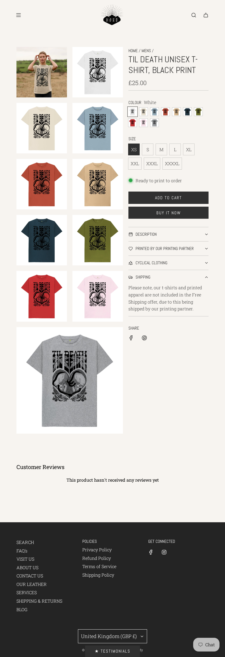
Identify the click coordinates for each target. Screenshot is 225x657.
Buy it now (168, 213)
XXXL (152, 163)
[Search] (194, 15)
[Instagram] (164, 552)
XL (189, 149)
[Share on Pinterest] (144, 339)
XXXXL (172, 163)
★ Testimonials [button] (112, 651)
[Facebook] (151, 552)
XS (134, 149)
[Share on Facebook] (131, 339)
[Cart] (206, 15)
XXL (135, 163)
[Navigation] (18, 15)
